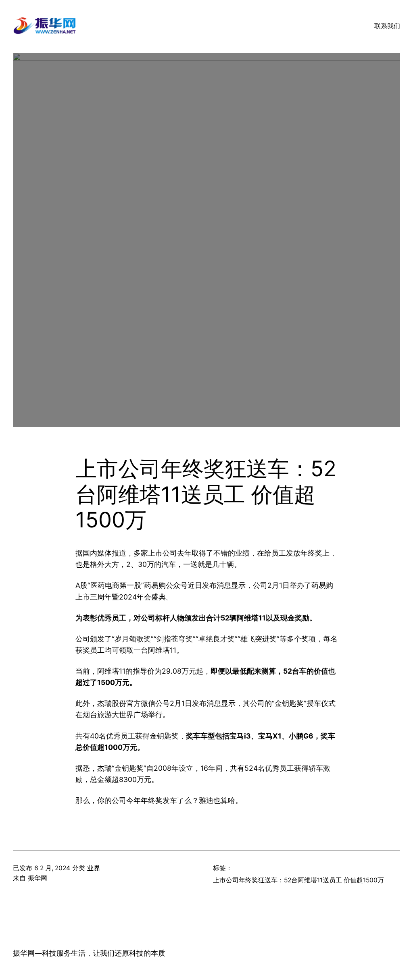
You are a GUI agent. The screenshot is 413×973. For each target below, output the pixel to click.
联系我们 (387, 26)
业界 (93, 868)
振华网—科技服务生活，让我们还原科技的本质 (89, 953)
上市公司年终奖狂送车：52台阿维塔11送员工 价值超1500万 (298, 880)
